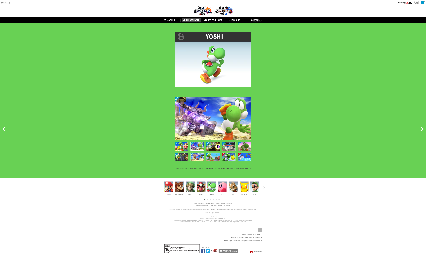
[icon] (181, 146)
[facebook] (203, 251)
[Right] (264, 188)
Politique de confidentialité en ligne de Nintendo (245, 237)
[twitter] (208, 251)
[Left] (162, 188)
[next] (422, 129)
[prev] (4, 129)
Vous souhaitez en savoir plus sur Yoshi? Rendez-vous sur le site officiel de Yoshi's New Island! (212, 169)
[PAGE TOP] (260, 230)
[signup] (228, 251)
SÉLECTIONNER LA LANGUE (251, 234)
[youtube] (214, 251)
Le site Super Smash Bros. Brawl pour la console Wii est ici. (242, 241)
